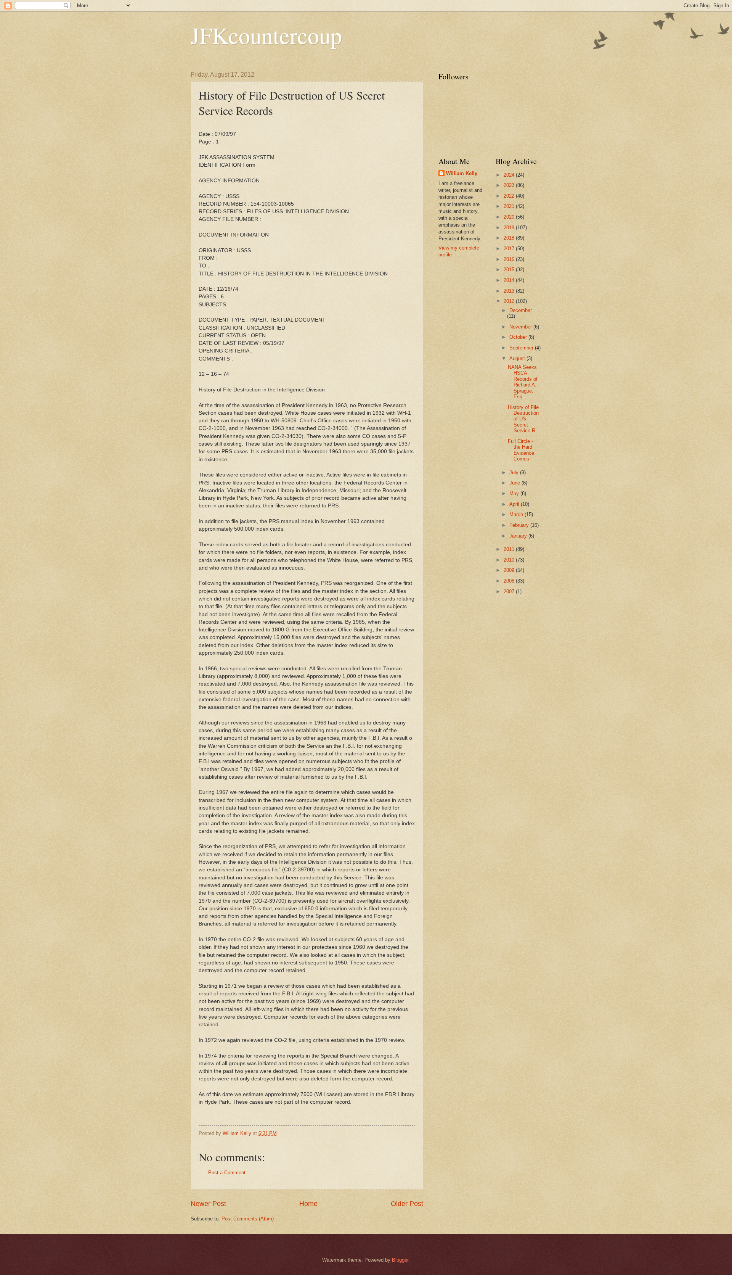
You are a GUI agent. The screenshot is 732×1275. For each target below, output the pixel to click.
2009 (510, 570)
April (515, 504)
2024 (510, 175)
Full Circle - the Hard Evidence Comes (521, 450)
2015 (510, 269)
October (518, 337)
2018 (510, 238)
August (518, 358)
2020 (510, 217)
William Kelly (461, 173)
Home (308, 1203)
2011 (510, 549)
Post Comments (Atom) (248, 1219)
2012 (510, 301)
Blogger (400, 1260)
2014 (510, 280)
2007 (510, 591)
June (515, 483)
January (518, 536)
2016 (510, 259)
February (519, 525)
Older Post (407, 1203)
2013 (510, 291)
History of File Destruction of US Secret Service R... (524, 419)
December (520, 310)
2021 (510, 206)
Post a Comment (227, 1172)
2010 (510, 560)
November (521, 327)
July (514, 472)
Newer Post (208, 1203)
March (517, 514)
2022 (510, 196)
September (522, 348)
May (514, 493)
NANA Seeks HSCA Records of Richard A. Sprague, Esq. (523, 381)
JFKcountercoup (266, 35)
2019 (510, 227)
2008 (510, 581)
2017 (510, 248)
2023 (510, 185)
